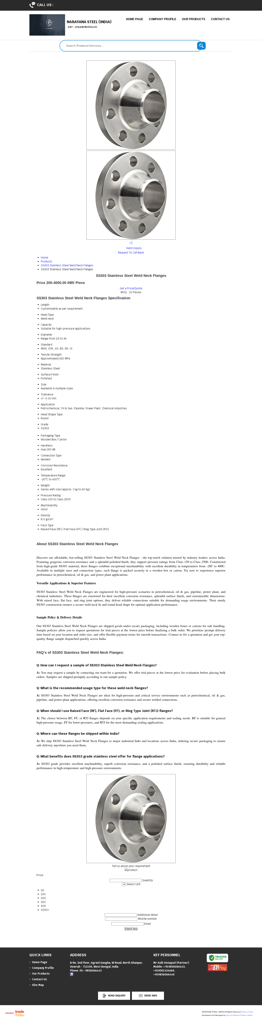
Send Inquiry (133, 248)
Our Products (193, 19)
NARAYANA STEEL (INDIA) (89, 23)
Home (44, 257)
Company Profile (162, 19)
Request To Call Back (131, 252)
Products (46, 261)
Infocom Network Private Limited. (239, 1015)
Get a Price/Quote (131, 288)
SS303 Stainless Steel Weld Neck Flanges (67, 265)
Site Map (38, 985)
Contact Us (220, 19)
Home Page (134, 19)
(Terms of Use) (247, 1012)
